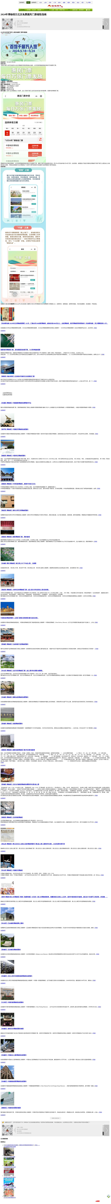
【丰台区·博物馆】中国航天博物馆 (12, 870)
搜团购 (39, 9)
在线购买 (3, 330)
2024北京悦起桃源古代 (10, 1197)
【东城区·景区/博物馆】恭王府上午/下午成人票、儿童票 (18, 563)
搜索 (89, 2)
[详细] (95, 328)
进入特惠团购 (103, 24)
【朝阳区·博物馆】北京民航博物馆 (12, 817)
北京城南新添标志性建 (10, 1146)
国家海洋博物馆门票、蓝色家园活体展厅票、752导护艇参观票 (20, 349)
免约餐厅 (81, 9)
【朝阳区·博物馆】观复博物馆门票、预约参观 (15, 537)
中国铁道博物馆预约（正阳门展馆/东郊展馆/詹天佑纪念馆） (20, 618)
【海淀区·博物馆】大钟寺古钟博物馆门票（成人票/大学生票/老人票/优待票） (25, 589)
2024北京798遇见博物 (9, 1156)
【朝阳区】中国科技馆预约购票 (11, 1108)
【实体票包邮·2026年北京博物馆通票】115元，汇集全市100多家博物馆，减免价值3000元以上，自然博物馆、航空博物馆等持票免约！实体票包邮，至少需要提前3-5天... (54, 323)
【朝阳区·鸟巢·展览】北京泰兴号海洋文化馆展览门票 (18, 376)
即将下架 (62, 9)
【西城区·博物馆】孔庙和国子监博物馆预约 (14, 644)
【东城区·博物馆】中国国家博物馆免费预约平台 (16, 403)
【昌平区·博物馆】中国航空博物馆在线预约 (14, 429)
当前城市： (22, 2)
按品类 (34, 9)
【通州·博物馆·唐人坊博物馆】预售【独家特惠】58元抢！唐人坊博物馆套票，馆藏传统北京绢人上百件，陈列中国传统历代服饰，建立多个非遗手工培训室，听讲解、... (54, 897)
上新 (52, 9)
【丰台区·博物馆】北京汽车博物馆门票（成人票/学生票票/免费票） (22, 670)
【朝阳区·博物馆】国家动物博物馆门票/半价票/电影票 (18, 750)
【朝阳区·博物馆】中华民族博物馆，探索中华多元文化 (18, 484)
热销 (57, 9)
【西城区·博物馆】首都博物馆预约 (12, 723)
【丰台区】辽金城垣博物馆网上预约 (12, 923)
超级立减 (74, 9)
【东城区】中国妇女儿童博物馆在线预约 (13, 1055)
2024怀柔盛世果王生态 (10, 1167)
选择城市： (34, 2)
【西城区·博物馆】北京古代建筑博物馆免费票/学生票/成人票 (20, 784)
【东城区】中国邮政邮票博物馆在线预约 (13, 1081)
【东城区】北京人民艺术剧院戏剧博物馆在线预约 (16, 976)
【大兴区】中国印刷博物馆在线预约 (12, 1002)
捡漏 (89, 9)
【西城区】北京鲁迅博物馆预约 (11, 949)
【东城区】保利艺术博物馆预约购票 (12, 1028)
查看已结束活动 (55, 1118)
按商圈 (28, 9)
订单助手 (108, 1196)
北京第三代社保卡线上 (10, 1177)
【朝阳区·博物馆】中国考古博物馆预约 (13, 455)
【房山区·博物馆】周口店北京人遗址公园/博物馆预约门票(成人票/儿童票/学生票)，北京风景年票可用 (33, 844)
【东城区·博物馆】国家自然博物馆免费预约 (14, 697)
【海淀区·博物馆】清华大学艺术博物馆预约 (14, 510)
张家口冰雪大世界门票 (10, 1187)
